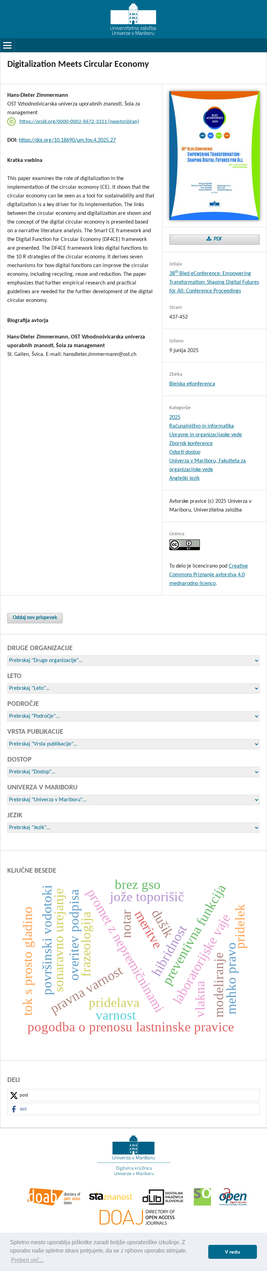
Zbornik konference (191, 443)
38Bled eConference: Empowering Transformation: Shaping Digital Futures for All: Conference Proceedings (214, 282)
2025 (174, 417)
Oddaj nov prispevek (35, 618)
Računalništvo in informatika (201, 426)
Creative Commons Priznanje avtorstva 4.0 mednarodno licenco (208, 574)
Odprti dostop (184, 452)
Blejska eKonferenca (192, 384)
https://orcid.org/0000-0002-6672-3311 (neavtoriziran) (79, 121)
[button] (133, 1095)
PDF (217, 239)
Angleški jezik (184, 478)
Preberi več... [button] (27, 1260)
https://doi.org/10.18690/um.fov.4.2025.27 (67, 140)
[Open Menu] (7, 45)
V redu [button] (232, 1252)
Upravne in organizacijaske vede (205, 435)
